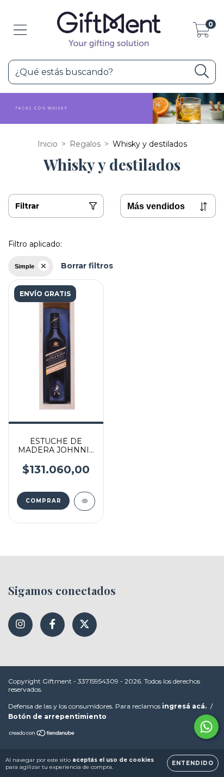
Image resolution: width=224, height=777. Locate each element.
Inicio (48, 144)
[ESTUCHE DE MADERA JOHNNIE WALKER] (84, 501)
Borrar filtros (87, 266)
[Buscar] (202, 71)
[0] (201, 32)
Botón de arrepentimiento (57, 716)
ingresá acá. (184, 706)
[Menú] (20, 30)
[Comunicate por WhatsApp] (206, 727)
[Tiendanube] (42, 734)
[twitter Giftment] (84, 624)
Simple (24, 266)
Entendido (193, 763)
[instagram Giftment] (20, 624)
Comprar (43, 500)
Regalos (85, 144)
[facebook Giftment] (52, 624)
